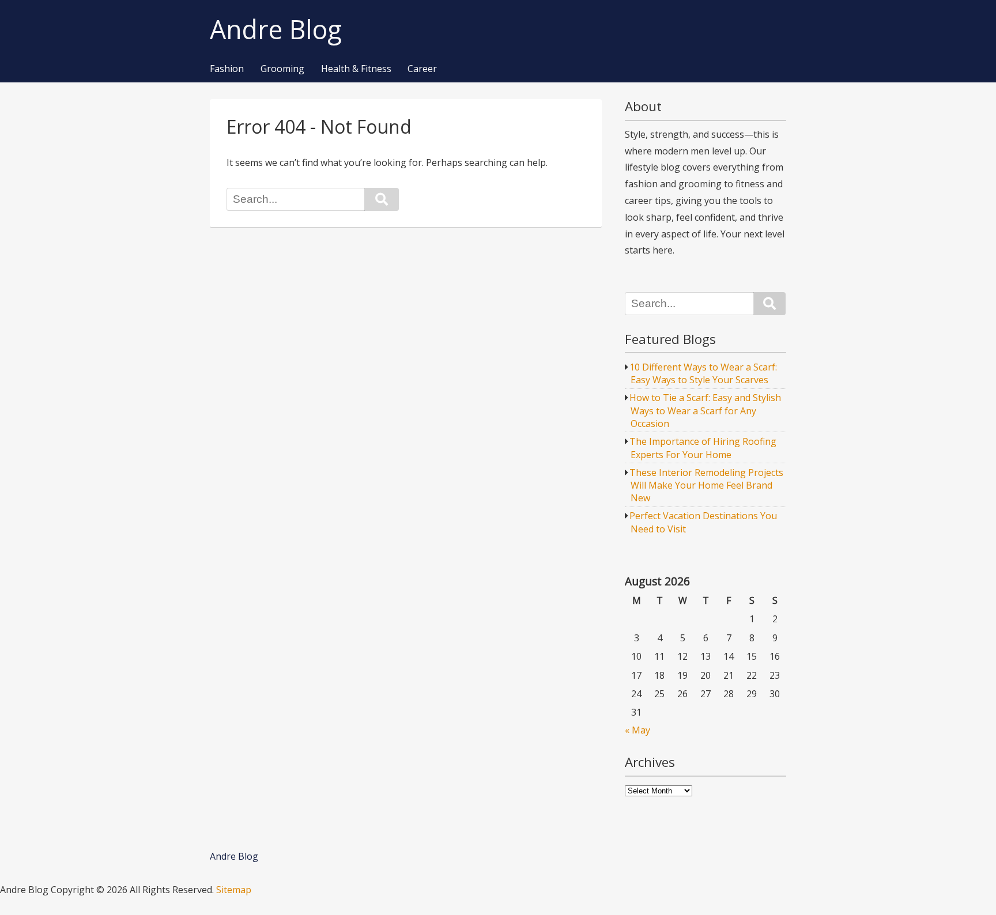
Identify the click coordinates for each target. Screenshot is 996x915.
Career (422, 69)
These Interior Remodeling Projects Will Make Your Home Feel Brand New (706, 485)
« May (637, 730)
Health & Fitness (356, 69)
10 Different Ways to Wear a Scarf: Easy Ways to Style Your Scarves (703, 373)
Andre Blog (276, 30)
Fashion (227, 69)
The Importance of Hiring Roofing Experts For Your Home (702, 447)
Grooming (282, 69)
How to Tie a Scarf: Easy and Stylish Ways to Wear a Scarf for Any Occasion (705, 410)
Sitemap (233, 889)
